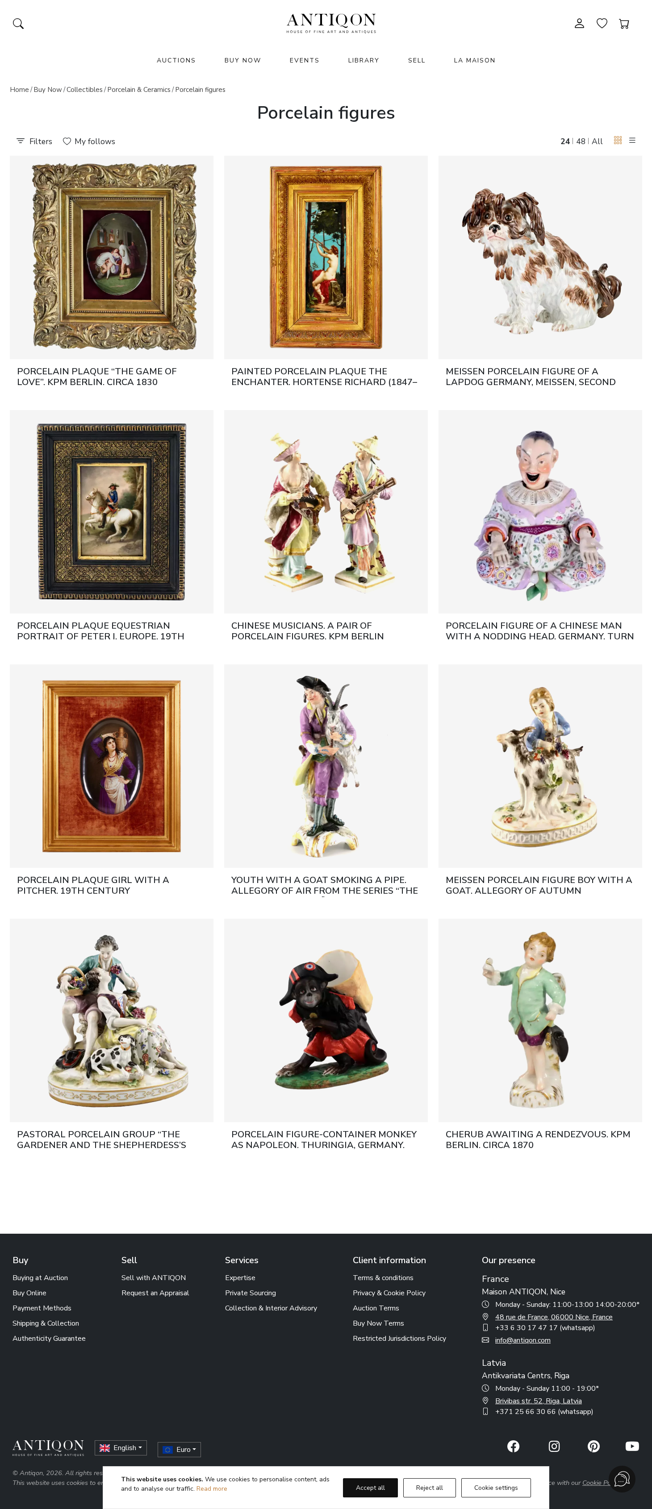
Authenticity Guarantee (49, 1338)
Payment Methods (42, 1308)
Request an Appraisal (155, 1293)
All (597, 141)
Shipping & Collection (46, 1323)
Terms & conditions (383, 1278)
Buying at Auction (40, 1278)
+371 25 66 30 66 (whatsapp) (544, 1412)
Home (19, 89)
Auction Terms (376, 1308)
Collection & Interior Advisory (271, 1308)
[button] (618, 141)
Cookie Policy (601, 1482)
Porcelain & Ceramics (139, 89)
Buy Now (243, 60)
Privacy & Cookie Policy (389, 1293)
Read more (211, 1488)
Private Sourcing (250, 1293)
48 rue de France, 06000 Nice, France (554, 1317)
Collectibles (85, 89)
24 (565, 141)
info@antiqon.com (523, 1340)
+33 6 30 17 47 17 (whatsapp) (545, 1328)
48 (581, 141)
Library (364, 60)
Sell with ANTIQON (153, 1278)
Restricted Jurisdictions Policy (399, 1338)
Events (305, 60)
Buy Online (29, 1293)
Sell (417, 60)
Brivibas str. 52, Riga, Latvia (538, 1401)
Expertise (240, 1278)
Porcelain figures (200, 89)
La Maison (475, 60)
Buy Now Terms (378, 1323)
